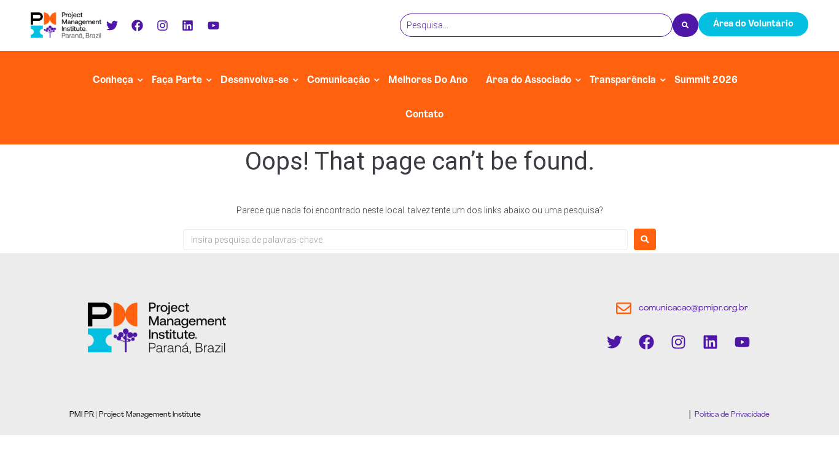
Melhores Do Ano (427, 80)
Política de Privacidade (731, 415)
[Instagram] (162, 25)
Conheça (113, 80)
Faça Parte (177, 80)
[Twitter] (111, 25)
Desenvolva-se (254, 80)
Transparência (623, 80)
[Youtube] (213, 25)
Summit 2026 (706, 80)
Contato (424, 115)
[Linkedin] (188, 25)
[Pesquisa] (685, 25)
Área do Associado (528, 80)
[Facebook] (137, 25)
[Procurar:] (405, 239)
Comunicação (338, 80)
